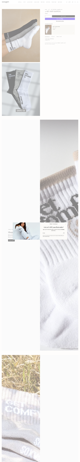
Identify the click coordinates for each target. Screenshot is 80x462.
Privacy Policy (61, 235)
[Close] (65, 224)
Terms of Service (45, 236)
